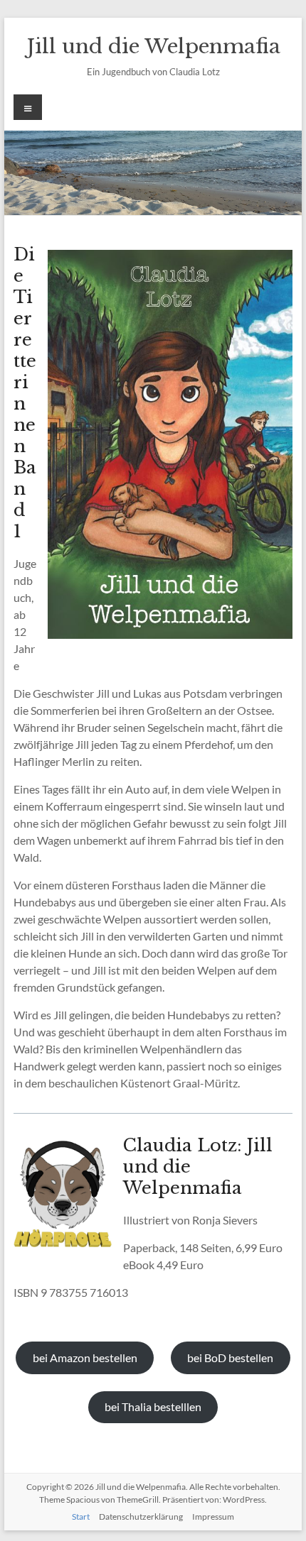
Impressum (213, 1516)
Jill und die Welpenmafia (153, 46)
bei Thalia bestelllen (153, 1406)
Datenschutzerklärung (141, 1516)
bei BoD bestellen (230, 1357)
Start (81, 1516)
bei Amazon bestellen (85, 1357)
